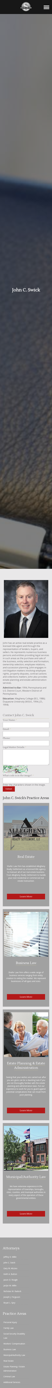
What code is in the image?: (18, 775)
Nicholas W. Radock (12, 1291)
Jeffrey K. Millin (10, 1257)
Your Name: (10, 720)
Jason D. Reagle (10, 1279)
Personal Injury (10, 1322)
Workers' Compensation (14, 1343)
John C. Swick (9, 1262)
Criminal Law (9, 1376)
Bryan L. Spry (9, 1302)
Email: (7, 729)
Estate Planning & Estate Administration (26, 1065)
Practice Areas (14, 1313)
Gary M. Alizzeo (10, 1268)
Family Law (8, 1328)
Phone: (6, 738)
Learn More (26, 896)
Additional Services (11, 1382)
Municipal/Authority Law (26, 1177)
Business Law (26, 963)
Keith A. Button (10, 1274)
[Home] (26, 12)
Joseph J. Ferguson (11, 1297)
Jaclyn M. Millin (10, 1285)
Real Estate (26, 857)
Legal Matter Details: (14, 747)
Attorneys (11, 1248)
